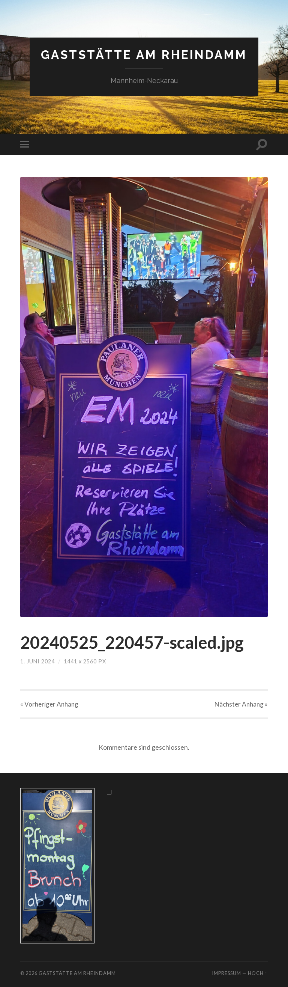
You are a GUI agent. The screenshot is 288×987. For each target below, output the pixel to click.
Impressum (226, 973)
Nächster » (241, 704)
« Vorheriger (49, 704)
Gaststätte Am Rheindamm (144, 55)
